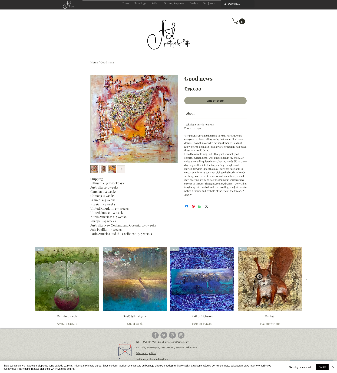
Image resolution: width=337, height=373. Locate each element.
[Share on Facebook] (186, 206)
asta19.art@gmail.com (177, 341)
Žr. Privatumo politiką (63, 368)
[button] (239, 21)
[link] (190, 113)
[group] (168, 286)
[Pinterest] (172, 335)
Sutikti (322, 367)
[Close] (333, 367)
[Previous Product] (30, 279)
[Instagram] (181, 335)
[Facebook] (155, 335)
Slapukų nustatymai (300, 367)
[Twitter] (163, 335)
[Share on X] (206, 206)
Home (94, 62)
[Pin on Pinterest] (193, 206)
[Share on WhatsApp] (200, 206)
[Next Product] (307, 279)
